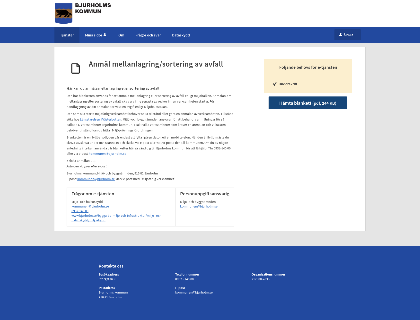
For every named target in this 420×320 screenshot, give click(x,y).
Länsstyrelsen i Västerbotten (100, 119)
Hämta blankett (307, 103)
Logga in (348, 34)
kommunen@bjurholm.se (107, 153)
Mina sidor (93, 35)
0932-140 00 (79, 211)
